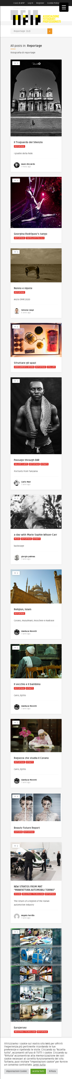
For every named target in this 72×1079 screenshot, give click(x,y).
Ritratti (44, 464)
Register (40, 3)
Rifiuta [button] (52, 1071)
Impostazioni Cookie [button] (16, 1071)
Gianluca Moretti (29, 631)
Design (18, 894)
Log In (30, 3)
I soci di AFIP (19, 3)
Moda (17, 539)
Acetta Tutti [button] (38, 1071)
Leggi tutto (39, 1064)
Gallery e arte (21, 464)
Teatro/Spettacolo (35, 238)
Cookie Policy (53, 3)
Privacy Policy (19, 8)
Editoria (18, 832)
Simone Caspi (27, 310)
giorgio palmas (28, 556)
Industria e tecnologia (32, 894)
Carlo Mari (26, 482)
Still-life (51, 367)
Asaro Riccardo (28, 164)
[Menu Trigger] (63, 7)
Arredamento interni (24, 367)
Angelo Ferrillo (27, 915)
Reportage (19, 146)
